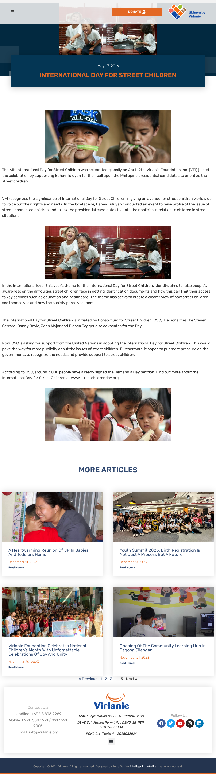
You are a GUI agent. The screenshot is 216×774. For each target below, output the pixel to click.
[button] (111, 741)
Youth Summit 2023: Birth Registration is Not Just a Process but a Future (160, 552)
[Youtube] (180, 723)
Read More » (16, 567)
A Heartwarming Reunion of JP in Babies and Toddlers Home (48, 552)
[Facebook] (161, 723)
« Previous (88, 679)
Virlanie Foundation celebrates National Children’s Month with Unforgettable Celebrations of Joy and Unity (47, 650)
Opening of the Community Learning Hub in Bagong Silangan (163, 647)
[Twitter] (171, 723)
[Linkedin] (199, 723)
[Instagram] (190, 723)
